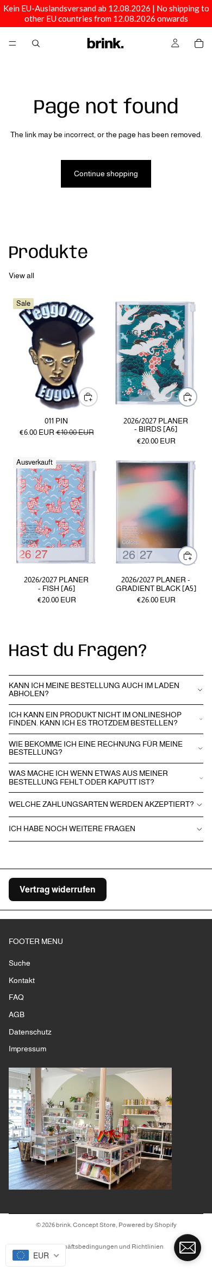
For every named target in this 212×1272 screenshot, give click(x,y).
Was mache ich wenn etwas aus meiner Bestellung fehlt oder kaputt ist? (88, 777)
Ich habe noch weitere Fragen (72, 828)
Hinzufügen (97, 396)
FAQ (16, 997)
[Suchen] (36, 43)
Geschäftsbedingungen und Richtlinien (106, 1246)
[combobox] (35, 1255)
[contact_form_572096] (187, 1247)
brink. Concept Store (86, 1225)
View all (21, 275)
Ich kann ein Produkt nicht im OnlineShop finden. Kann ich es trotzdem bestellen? (95, 718)
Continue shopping (106, 173)
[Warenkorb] (199, 43)
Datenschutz (30, 1031)
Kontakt (22, 980)
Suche (19, 963)
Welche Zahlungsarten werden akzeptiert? (101, 804)
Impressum (27, 1048)
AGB (16, 1014)
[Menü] (12, 43)
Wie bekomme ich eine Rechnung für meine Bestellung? (96, 748)
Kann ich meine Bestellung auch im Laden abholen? (94, 689)
